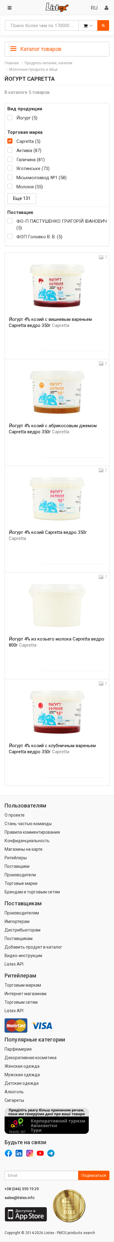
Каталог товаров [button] (40, 49)
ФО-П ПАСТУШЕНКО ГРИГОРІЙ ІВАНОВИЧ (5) (61, 224)
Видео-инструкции (23, 955)
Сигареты (14, 1100)
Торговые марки (21, 883)
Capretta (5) (28, 141)
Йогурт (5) (26, 118)
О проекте (15, 815)
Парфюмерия (18, 1049)
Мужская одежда (22, 1074)
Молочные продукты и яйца (33, 69)
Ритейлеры (16, 857)
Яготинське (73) (33, 168)
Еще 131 (21, 198)
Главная (12, 63)
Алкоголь (14, 1091)
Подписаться (93, 1175)
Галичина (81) (30, 159)
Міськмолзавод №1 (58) (41, 177)
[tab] (57, 48)
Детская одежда (22, 1083)
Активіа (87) (28, 150)
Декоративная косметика (31, 1057)
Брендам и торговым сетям (32, 891)
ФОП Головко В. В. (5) (39, 237)
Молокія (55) (29, 187)
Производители (20, 874)
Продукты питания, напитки (48, 63)
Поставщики (17, 866)
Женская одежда (22, 1066)
